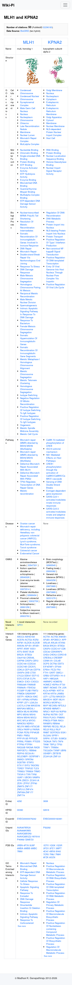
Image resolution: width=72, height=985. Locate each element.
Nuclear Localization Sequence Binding (56, 157)
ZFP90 (33, 783)
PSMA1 (28, 741)
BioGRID (24, 30)
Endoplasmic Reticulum (52, 104)
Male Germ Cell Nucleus (27, 110)
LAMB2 (60, 693)
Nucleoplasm (26, 117)
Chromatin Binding (29, 152)
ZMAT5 (20, 786)
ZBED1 (25, 780)
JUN (64, 687)
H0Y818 (36, 836)
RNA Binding (52, 149)
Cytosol (50, 120)
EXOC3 (35, 681)
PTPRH (28, 744)
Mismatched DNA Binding (28, 184)
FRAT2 (34, 690)
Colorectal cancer (28, 550)
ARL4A (46, 642)
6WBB (27, 848)
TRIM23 (21, 771)
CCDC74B (22, 666)
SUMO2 (62, 738)
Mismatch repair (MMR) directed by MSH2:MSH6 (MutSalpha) (29, 444)
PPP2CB (33, 738)
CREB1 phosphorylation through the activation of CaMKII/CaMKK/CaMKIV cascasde (55, 471)
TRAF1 (46, 747)
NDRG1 (30, 723)
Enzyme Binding (28, 179)
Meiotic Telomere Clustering (28, 382)
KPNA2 (55, 42)
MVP (45, 705)
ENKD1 (20, 681)
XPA (19, 780)
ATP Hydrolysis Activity (27, 175)
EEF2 (20, 678)
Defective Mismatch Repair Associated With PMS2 (30, 475)
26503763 (24, 616)
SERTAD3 (55, 732)
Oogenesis (25, 425)
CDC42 (46, 651)
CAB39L (30, 657)
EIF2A (26, 678)
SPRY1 (55, 735)
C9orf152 (21, 657)
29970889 (51, 586)
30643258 (51, 580)
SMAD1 (21, 759)
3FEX (46, 848)
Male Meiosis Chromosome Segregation (26, 278)
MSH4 (20, 717)
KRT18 (60, 690)
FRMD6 (20, 693)
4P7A (26, 845)
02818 (46, 809)
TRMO (37, 771)
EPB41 (46, 669)
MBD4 (20, 711)
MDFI (55, 699)
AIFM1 (20, 642)
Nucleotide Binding (29, 149)
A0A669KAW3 (24, 830)
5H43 (58, 851)
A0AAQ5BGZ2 (24, 836)
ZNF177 (28, 786)
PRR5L (20, 741)
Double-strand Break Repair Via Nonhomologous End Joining (30, 259)
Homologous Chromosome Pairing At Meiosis (30, 287)
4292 (19, 801)
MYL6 (25, 720)
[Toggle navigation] (65, 5)
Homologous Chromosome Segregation (26, 389)
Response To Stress (30, 266)
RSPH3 (20, 753)
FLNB (28, 690)
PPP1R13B (22, 738)
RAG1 (61, 720)
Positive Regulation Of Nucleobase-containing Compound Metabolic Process (55, 928)
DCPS (46, 663)
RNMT (46, 732)
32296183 (47, 27)
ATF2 (19, 651)
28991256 (24, 607)
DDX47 (27, 675)
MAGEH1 (47, 699)
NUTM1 (54, 714)
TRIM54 (54, 747)
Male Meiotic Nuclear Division (28, 301)
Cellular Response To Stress (29, 882)
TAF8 (60, 741)
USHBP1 (47, 753)
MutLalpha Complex (29, 144)
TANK (46, 744)
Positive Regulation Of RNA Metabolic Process (55, 896)
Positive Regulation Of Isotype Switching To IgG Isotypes (30, 419)
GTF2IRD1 (55, 675)
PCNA (20, 732)
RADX (37, 747)
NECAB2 (53, 705)
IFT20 (62, 684)
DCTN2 (53, 663)
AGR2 (36, 639)
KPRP (20, 702)
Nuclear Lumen (27, 135)
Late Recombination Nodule (29, 128)
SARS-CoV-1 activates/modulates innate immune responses (56, 501)
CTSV (33, 672)
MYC (19, 720)
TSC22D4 (48, 750)
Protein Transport (54, 236)
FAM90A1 (22, 687)
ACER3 (20, 639)
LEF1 (26, 702)
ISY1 (19, 699)
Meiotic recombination (27, 492)
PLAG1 (52, 717)
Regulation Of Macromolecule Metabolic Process (55, 949)
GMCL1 (59, 672)
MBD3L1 (30, 708)
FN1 (59, 669)
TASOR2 (34, 765)
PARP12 (28, 729)
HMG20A (54, 678)
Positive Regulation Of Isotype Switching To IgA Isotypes (30, 410)
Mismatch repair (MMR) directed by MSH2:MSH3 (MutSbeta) (29, 456)
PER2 (26, 732)
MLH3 (26, 711)
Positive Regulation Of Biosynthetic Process (55, 940)
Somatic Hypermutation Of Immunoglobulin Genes (28, 340)
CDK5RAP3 (56, 651)
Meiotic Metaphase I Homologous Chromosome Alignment (30, 364)
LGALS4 (34, 702)
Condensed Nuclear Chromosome (29, 98)
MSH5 (27, 717)
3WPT (59, 848)
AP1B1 (28, 645)
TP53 (59, 744)
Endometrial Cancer (29, 553)
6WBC (34, 848)
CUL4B (57, 660)
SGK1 (63, 732)
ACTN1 (46, 636)
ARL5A (54, 642)
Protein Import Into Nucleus (55, 226)
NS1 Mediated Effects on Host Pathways (53, 457)
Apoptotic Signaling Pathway (29, 888)
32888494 (32, 595)
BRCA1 (20, 654)
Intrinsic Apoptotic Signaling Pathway (29, 915)
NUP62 (46, 714)
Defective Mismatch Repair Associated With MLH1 (30, 466)
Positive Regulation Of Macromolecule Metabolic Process (55, 869)
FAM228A (22, 684)
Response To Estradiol (26, 894)
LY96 (27, 705)
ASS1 (33, 648)
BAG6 (46, 645)
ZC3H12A (48, 756)
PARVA (36, 729)
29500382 (51, 571)
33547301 (32, 565)
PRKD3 (46, 720)
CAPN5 (20, 660)
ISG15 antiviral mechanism (53, 450)
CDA (63, 648)
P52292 (47, 827)
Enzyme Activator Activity (29, 169)
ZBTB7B (57, 753)
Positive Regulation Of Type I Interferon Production (55, 242)
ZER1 (20, 783)
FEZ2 (53, 669)
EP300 (58, 666)
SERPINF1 (34, 756)
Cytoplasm (51, 99)
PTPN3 (20, 744)
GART (52, 672)
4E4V (46, 851)
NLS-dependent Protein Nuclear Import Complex (54, 132)
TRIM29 (29, 771)
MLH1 (28, 42)
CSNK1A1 (48, 660)
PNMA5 (61, 717)
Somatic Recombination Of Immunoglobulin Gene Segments (29, 352)
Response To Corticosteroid (26, 921)
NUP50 (62, 711)
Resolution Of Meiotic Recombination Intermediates (27, 226)
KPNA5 (34, 699)
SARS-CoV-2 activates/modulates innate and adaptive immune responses (56, 513)
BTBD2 (28, 654)
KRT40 (46, 693)
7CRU (46, 854)
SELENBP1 (22, 756)
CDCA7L (32, 666)
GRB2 (46, 675)
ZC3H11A (34, 780)
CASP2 (46, 648)
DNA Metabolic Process (53, 220)
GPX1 (20, 624)
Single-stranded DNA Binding (30, 157)
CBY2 (35, 660)
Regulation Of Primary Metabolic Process (55, 905)
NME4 (28, 726)
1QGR (59, 845)
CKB (27, 672)
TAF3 (54, 741)
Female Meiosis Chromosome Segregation (27, 329)
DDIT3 (61, 663)
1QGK (52, 845)
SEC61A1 (29, 753)
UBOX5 (28, 777)
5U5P (32, 845)
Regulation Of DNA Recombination (55, 214)
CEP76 (36, 669)
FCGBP (21, 690)
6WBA (20, 848)
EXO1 (28, 681)
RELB (46, 729)
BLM (31, 651)
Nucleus (24, 114)
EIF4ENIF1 (48, 666)
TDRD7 (20, 768)
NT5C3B (35, 726)
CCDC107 (56, 648)
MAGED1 (60, 696)
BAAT (26, 651)
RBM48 (32, 750)
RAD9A (29, 747)
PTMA (54, 720)
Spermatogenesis (28, 305)
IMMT (46, 687)
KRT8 (53, 693)
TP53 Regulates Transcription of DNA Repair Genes (30, 484)
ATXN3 (61, 642)
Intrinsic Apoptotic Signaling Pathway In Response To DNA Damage (29, 313)
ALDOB (36, 642)
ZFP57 (26, 783)
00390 (20, 809)
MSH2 (26, 714)
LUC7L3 (21, 705)
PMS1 (20, 735)
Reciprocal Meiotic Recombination (29, 295)
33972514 (24, 589)
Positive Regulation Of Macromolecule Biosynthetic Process (55, 915)
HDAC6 (28, 696)
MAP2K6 (21, 708)
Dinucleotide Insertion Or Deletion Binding (30, 908)
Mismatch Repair (28, 251)
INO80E (53, 687)
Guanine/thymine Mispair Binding (28, 190)
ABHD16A (30, 636)
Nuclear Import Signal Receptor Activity (54, 170)
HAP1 (46, 678)
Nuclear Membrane (55, 126)
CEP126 (29, 669)
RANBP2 (47, 723)
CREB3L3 (48, 657)
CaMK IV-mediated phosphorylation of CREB (55, 442)
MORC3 (47, 702)
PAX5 (46, 717)
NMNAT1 (56, 708)
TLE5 (36, 768)
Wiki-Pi (8, 5)
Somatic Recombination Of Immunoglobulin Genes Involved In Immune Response (29, 239)
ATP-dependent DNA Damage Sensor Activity (30, 203)
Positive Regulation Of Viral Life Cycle (55, 286)
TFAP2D (29, 768)
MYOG (32, 720)
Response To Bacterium (26, 322)
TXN (28, 774)
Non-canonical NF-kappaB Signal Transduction (55, 251)
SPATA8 (29, 759)
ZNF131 (57, 756)
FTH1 (46, 672)
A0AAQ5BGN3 (24, 833)
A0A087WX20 (24, 827)
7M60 (19, 851)
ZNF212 (21, 789)
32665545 (51, 565)
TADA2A (47, 741)
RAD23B (21, 747)
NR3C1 (46, 711)
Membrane (25, 132)
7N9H (58, 854)
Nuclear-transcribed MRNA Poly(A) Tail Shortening (29, 215)
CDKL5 (20, 669)
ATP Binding (26, 164)
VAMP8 (36, 777)
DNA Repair (25, 248)
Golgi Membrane (54, 90)
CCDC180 (22, 663)
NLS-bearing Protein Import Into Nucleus (56, 232)
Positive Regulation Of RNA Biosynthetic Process (56, 878)
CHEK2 (53, 654)
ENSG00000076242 (26, 818)
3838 (45, 801)
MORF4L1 (56, 702)
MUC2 (33, 717)
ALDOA (28, 642)
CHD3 (46, 654)
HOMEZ (47, 684)
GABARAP (30, 693)
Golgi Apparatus (54, 117)
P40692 (20, 839)
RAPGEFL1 (22, 750)
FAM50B (31, 684)
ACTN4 (54, 636)
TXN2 (34, 774)
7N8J (52, 854)
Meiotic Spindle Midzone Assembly (29, 429)
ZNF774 (21, 795)
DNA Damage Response (26, 271)
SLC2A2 (47, 735)
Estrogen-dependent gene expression (56, 492)
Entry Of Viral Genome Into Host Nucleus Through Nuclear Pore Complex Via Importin (55, 274)
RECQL (55, 726)
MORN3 (34, 711)
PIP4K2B (34, 732)
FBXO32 (31, 687)
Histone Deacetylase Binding (56, 163)
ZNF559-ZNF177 (25, 792)
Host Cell (50, 138)
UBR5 (63, 750)
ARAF (26, 648)
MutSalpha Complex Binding (30, 196)
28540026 (24, 577)
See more (22, 926)
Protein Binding (27, 161)
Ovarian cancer (27, 523)
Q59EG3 (29, 839)
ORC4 (20, 729)
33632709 (33, 601)
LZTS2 (52, 696)
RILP (58, 729)
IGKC (35, 696)
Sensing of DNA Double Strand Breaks (54, 484)
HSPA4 (55, 684)
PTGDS (36, 741)
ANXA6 (20, 645)
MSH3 (32, 714)
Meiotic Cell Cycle (29, 434)
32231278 (51, 598)
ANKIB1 (62, 636)
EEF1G (35, 675)
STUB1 (54, 738)
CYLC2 (20, 675)
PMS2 (27, 735)
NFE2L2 (62, 705)
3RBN (20, 845)
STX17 (20, 765)
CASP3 (28, 660)
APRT (20, 648)
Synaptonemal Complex (27, 104)
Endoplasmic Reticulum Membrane (52, 111)
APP (64, 639)
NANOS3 (21, 723)
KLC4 (45, 690)
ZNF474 (29, 789)
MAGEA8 (35, 705)
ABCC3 (20, 636)
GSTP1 (20, 696)
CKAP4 (20, 672)
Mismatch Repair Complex (28, 139)
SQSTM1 (21, 762)
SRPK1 (46, 738)
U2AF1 (20, 777)
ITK (59, 687)
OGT (61, 714)
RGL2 (52, 729)
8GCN (52, 857)
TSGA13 (21, 774)
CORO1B (61, 654)
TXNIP (56, 750)
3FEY (52, 848)
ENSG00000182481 (52, 818)
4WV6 (52, 851)
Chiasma (24, 123)
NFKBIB (47, 708)
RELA (62, 726)
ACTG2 (28, 639)
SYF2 (27, 765)
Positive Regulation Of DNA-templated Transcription (55, 260)
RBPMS (47, 726)
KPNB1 (52, 690)
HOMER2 (57, 681)
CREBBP (57, 657)
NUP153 (55, 711)
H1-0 (63, 675)
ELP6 (32, 678)
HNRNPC (47, 681)
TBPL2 (53, 744)
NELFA (20, 726)
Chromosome (26, 120)
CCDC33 (31, 663)
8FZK (46, 857)
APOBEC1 (56, 639)
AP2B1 (35, 645)
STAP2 (30, 762)
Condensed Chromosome (26, 92)
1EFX (46, 845)
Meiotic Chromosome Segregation (26, 374)
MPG (19, 714)
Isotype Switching (28, 395)
